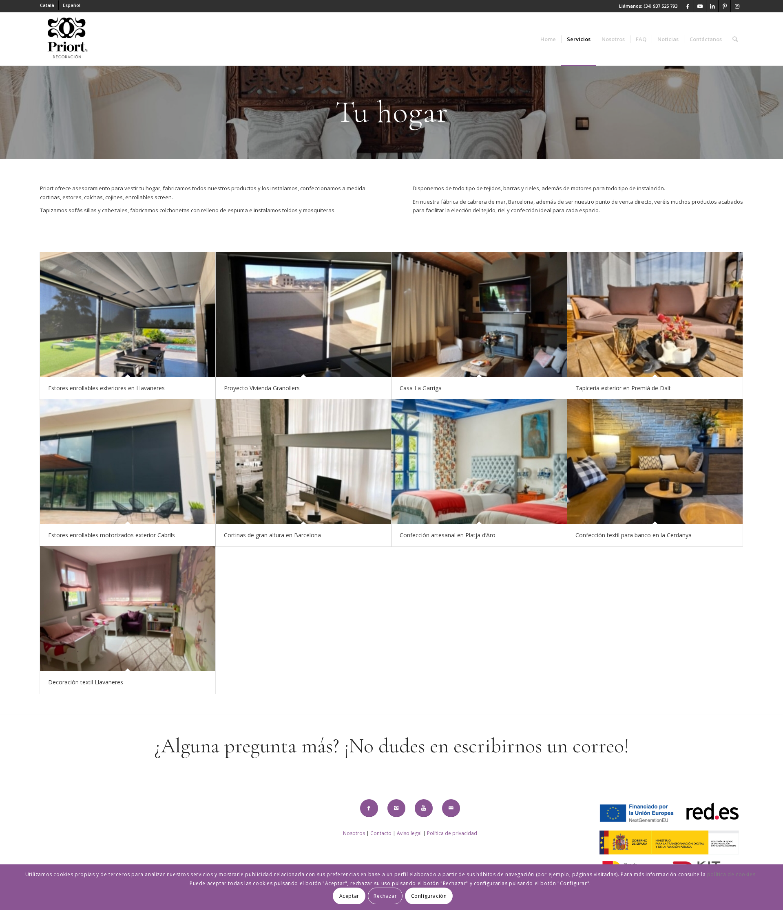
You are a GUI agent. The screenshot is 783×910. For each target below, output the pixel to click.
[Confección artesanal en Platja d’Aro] (479, 461)
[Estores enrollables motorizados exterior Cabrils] (127, 461)
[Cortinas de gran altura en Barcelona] (303, 461)
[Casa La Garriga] (479, 314)
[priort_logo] (67, 39)
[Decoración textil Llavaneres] (127, 608)
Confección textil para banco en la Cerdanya (633, 535)
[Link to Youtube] (700, 6)
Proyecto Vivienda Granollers (262, 388)
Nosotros (354, 833)
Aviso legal (409, 833)
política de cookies (731, 874)
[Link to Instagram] (737, 6)
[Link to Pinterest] (724, 6)
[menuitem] (49, 5)
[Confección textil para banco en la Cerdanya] (655, 461)
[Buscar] (735, 39)
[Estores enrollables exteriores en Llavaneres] (127, 314)
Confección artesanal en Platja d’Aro (447, 535)
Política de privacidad (452, 833)
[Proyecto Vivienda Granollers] (303, 314)
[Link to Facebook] (688, 6)
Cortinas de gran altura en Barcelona (272, 535)
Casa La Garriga (421, 388)
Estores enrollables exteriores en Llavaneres (106, 388)
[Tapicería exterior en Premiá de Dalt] (655, 314)
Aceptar (349, 895)
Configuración (429, 895)
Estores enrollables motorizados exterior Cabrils (111, 535)
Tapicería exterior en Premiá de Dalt (623, 388)
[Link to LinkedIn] (712, 6)
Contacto (381, 833)
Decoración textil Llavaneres (85, 682)
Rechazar (385, 895)
